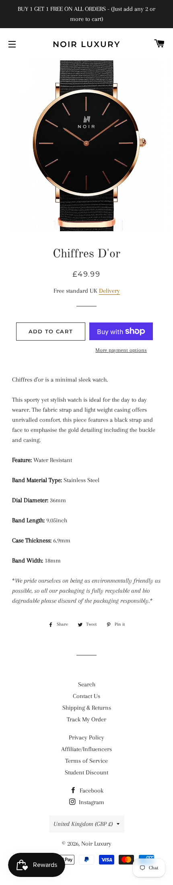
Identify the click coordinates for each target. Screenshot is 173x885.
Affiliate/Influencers (86, 749)
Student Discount (86, 772)
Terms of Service (86, 760)
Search (86, 684)
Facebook (90, 790)
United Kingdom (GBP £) (83, 824)
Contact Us (86, 696)
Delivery (109, 290)
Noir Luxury (86, 44)
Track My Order (86, 719)
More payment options (121, 350)
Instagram (90, 802)
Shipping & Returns (86, 707)
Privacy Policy (86, 737)
